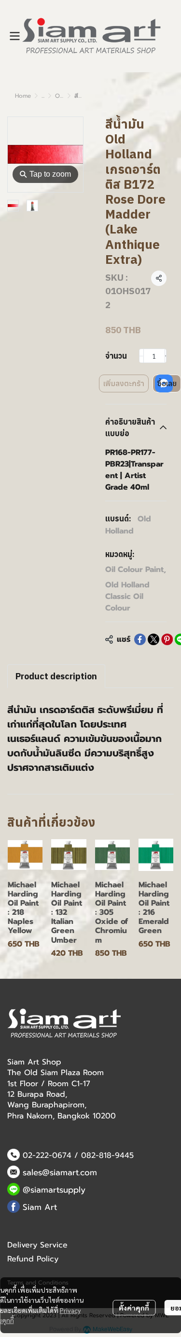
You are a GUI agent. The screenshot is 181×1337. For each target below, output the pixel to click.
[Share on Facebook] (140, 639)
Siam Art (40, 1207)
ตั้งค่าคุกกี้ (134, 1307)
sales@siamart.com (60, 1172)
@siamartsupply (54, 1189)
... (43, 95)
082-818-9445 (107, 1155)
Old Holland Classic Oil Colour (127, 596)
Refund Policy (32, 1259)
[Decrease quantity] (141, 356)
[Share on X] (153, 639)
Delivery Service (37, 1245)
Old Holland (128, 525)
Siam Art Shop (34, 1062)
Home (23, 95)
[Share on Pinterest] (167, 639)
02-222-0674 (47, 1155)
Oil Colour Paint (135, 569)
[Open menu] (14, 36)
